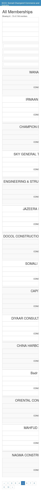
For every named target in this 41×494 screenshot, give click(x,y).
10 (8, 487)
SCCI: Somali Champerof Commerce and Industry (20, 3)
